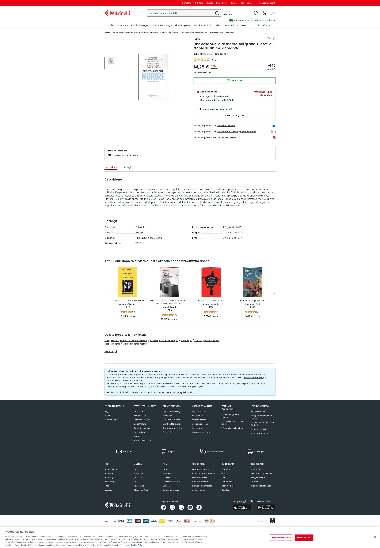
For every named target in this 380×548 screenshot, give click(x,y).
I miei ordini (197, 415)
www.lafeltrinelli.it (253, 377)
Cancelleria (226, 481)
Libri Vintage (109, 481)
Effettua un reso (199, 419)
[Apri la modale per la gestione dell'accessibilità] (273, 521)
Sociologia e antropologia (164, 340)
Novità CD (138, 473)
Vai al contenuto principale (117, 3)
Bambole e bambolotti (202, 486)
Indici (136, 436)
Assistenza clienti (267, 3)
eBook (107, 486)
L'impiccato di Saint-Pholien (128, 300)
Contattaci (197, 428)
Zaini (223, 477)
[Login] (273, 13)
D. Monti (198, 53)
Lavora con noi (111, 419)
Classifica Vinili (141, 490)
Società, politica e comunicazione (129, 340)
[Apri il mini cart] (264, 13)
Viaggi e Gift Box (258, 477)
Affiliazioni (167, 415)
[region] (190, 537)
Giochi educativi (199, 477)
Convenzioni (246, 3)
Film (165, 469)
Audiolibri (108, 490)
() (212, 59)
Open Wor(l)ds (228, 486)
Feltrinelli (207, 72)
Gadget (254, 481)
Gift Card (198, 3)
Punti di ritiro (222, 3)
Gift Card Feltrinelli (142, 419)
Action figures (198, 490)
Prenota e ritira (140, 415)
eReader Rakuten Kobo (261, 486)
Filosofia (115, 343)
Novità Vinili (139, 486)
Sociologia (186, 340)
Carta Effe (138, 411)
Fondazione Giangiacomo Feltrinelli (263, 423)
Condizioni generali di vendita (231, 415)
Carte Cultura (140, 424)
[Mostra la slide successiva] (275, 294)
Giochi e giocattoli (200, 469)
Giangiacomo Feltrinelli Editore (261, 417)
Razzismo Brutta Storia (261, 433)
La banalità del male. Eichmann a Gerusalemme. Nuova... (169, 302)
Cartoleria (226, 469)
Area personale (199, 411)
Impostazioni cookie (280, 537)
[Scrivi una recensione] (216, 59)
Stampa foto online (142, 440)
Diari (223, 473)
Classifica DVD (169, 477)
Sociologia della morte (206, 340)
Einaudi (219, 53)
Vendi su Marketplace (172, 424)
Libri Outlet (109, 473)
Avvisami (236, 80)
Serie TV (166, 486)
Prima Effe (167, 432)
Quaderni (225, 490)
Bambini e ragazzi (171, 490)
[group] (233, 20)
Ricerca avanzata (227, 13)
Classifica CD (140, 477)
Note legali (110, 351)
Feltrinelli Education (259, 429)
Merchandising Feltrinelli (262, 473)
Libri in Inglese (110, 477)
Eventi (234, 3)
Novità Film (168, 473)
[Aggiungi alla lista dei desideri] (268, 38)
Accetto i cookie (304, 537)
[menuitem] (112, 25)
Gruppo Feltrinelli (258, 411)
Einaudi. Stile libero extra (148, 238)
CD (135, 469)
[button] (217, 13)
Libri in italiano (110, 469)
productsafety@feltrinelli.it (179, 392)
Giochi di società (200, 481)
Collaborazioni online (172, 428)
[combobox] (184, 13)
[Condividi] (274, 39)
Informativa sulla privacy (232, 428)
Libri (106, 340)
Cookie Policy (137, 545)
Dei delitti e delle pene (211, 300)
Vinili (136, 481)
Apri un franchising (171, 411)
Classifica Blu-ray (171, 481)
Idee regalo (256, 469)
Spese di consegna (201, 432)
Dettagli (127, 167)
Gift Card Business (171, 419)
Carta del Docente (226, 125)
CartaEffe (186, 3)
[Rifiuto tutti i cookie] (375, 537)
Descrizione (110, 167)
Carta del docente (142, 428)
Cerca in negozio (234, 115)
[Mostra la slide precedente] (105, 294)
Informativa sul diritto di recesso (232, 422)
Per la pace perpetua (252, 300)
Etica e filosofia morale (135, 343)
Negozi (209, 3)
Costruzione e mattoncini (203, 473)
